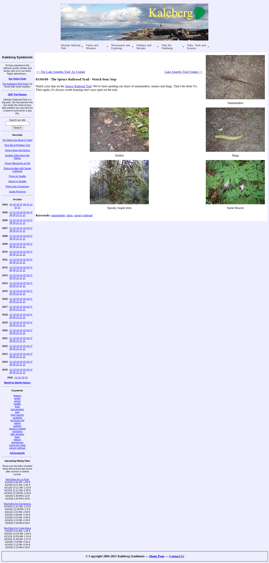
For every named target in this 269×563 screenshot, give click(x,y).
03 (17, 212)
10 (31, 204)
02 (14, 212)
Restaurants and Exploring (120, 47)
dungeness (17, 442)
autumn (17, 426)
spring (17, 401)
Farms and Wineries (92, 47)
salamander (58, 215)
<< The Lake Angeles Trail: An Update (60, 72)
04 (11, 204)
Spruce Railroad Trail (78, 86)
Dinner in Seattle (17, 181)
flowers (17, 395)
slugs (69, 215)
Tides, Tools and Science (196, 47)
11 (15, 207)
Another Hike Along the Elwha (17, 157)
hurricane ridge (17, 445)
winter (17, 398)
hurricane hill (17, 420)
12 (19, 207)
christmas (17, 431)
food (17, 406)
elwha (17, 423)
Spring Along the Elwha (17, 150)
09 (27, 204)
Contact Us (176, 556)
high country (17, 415)
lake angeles (17, 434)
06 (17, 204)
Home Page (156, 556)
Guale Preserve (17, 191)
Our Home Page (17, 78)
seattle (17, 404)
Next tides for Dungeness (17, 503)
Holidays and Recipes (143, 47)
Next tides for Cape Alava (17, 528)
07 (21, 204)
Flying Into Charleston (17, 186)
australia (17, 417)
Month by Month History (17, 382)
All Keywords (17, 453)
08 (24, 204)
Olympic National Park (70, 47)
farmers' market (17, 428)
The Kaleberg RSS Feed (15, 84)
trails (17, 437)
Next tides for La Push (17, 479)
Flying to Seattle (17, 176)
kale (17, 412)
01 (11, 212)
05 (14, 204)
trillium (17, 439)
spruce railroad (17, 448)
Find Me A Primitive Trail (17, 145)
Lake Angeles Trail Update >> (183, 72)
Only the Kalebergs (167, 47)
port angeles (17, 409)
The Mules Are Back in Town (17, 140)
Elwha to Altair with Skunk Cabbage (17, 170)
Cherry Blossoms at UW (17, 163)
